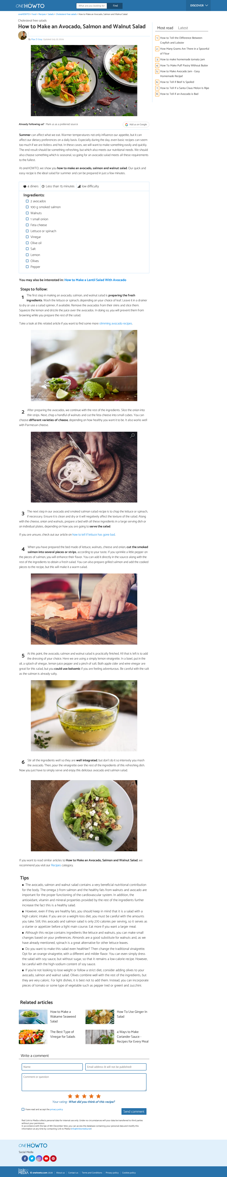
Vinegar (35, 237)
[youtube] (46, 1158)
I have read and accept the (44, 1109)
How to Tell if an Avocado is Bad (179, 94)
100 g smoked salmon (45, 207)
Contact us (73, 1172)
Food (34, 14)
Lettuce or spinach (43, 231)
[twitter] (32, 1158)
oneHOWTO (24, 14)
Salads (51, 14)
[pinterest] (53, 1158)
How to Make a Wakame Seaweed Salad (63, 1017)
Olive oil (35, 243)
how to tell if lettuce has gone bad (93, 534)
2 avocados (38, 201)
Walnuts (36, 213)
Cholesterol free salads (66, 14)
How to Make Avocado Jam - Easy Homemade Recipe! (180, 74)
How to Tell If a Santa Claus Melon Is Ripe (184, 88)
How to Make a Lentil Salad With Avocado (95, 280)
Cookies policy (129, 1172)
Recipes (42, 14)
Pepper (35, 267)
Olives (34, 261)
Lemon (35, 255)
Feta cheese (38, 225)
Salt (33, 249)
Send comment (133, 1111)
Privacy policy (112, 1172)
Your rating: (59, 1102)
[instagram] (39, 1158)
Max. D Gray (36, 39)
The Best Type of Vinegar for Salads (62, 1034)
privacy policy (56, 1109)
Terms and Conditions (92, 1172)
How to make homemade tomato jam (182, 59)
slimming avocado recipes (115, 323)
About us (60, 1172)
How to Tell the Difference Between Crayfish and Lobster (181, 40)
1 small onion (39, 219)
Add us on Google (138, 125)
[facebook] (25, 1158)
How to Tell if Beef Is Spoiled (177, 82)
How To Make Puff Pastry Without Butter (184, 65)
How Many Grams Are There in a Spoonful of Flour (184, 51)
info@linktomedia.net (81, 1129)
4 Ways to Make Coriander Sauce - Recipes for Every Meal (132, 1037)
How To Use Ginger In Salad (132, 1014)
